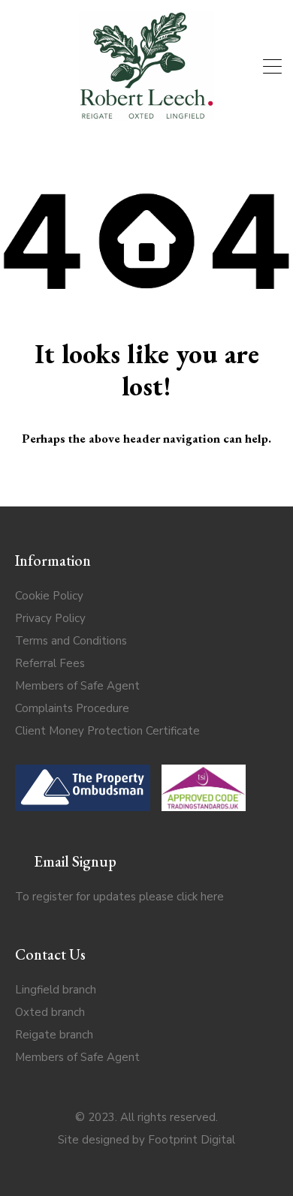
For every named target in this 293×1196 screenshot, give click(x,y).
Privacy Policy (50, 618)
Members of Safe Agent (77, 685)
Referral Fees (50, 663)
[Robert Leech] (146, 114)
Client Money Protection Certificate (107, 730)
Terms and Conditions (71, 640)
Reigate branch (54, 1034)
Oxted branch (50, 1012)
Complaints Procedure (72, 708)
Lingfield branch (55, 989)
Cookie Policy (49, 595)
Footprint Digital (191, 1139)
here (212, 896)
